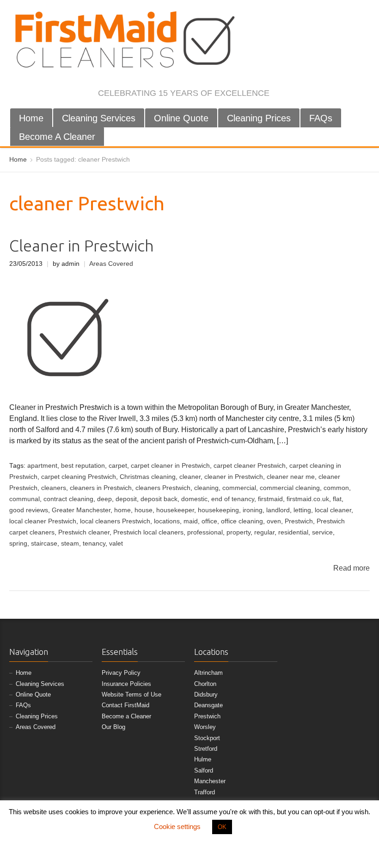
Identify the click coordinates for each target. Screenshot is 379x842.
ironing (253, 510)
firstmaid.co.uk (308, 499)
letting (302, 510)
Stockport (207, 738)
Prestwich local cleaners (148, 532)
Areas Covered (111, 263)
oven (274, 521)
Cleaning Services (98, 118)
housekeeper (175, 510)
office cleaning (242, 521)
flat (337, 499)
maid (190, 521)
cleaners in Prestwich (101, 487)
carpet (118, 465)
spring (18, 543)
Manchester (210, 781)
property (238, 532)
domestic (194, 499)
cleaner (190, 476)
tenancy (94, 543)
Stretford (205, 748)
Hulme (202, 759)
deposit (126, 499)
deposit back (159, 499)
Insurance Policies (126, 683)
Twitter (303, 94)
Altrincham (208, 672)
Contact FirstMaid (125, 705)
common (336, 487)
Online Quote (181, 118)
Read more (351, 568)
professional (205, 532)
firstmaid (270, 499)
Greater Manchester (81, 510)
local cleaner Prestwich (42, 521)
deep (104, 499)
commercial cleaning (290, 487)
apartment (42, 465)
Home (31, 118)
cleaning (206, 487)
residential (293, 532)
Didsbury (206, 694)
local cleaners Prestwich (115, 521)
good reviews (28, 510)
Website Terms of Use (131, 694)
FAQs (320, 118)
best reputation (83, 465)
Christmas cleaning (148, 476)
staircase (44, 543)
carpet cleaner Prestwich (250, 465)
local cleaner (333, 510)
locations (167, 521)
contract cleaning (68, 499)
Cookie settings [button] (177, 826)
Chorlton (205, 683)
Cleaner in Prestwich (81, 246)
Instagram (318, 94)
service (322, 532)
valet (116, 543)
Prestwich (299, 521)
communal (24, 499)
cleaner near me (291, 476)
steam (70, 543)
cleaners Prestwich (162, 487)
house (143, 510)
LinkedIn (333, 94)
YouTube (349, 94)
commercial (239, 487)
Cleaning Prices (259, 118)
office (209, 521)
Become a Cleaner (126, 716)
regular (264, 532)
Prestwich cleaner (84, 532)
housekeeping (218, 510)
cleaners (53, 487)
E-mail (364, 94)
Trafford (204, 792)
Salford (203, 770)
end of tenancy (232, 499)
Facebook (287, 94)
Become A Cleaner (57, 137)
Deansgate (208, 705)
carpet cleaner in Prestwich (170, 465)
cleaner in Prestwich (233, 476)
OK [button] (222, 826)
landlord (278, 510)
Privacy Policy (121, 672)
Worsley (205, 726)
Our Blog (113, 726)
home (122, 510)
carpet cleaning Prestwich (78, 476)
